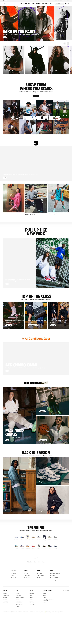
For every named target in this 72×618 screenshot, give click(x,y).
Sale (50, 3)
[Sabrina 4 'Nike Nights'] (36, 199)
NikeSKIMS (38, 3)
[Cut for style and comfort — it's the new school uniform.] (58, 315)
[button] (36, 163)
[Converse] (6, 1)
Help (35, 561)
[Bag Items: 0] (68, 4)
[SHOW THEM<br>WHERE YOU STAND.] (36, 90)
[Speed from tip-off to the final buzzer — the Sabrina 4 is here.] (36, 163)
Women (25, 3)
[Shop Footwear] (52, 471)
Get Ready (36, 95)
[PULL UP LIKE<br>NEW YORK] (36, 232)
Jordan (32, 3)
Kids (29, 3)
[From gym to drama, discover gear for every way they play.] (13, 315)
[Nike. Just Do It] (36, 117)
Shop (5, 37)
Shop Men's (42, 411)
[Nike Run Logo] (36, 143)
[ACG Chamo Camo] (36, 358)
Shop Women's (43, 440)
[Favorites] (66, 4)
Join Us (39, 561)
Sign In (43, 561)
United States (66, 590)
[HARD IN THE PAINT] (36, 23)
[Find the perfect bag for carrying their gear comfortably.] (36, 315)
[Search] (56, 4)
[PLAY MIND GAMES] (19, 415)
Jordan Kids (8, 325)
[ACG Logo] (36, 338)
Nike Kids (53, 325)
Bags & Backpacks (33, 325)
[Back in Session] (36, 453)
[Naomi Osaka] (36, 60)
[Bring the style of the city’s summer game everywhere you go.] (19, 263)
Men (21, 3)
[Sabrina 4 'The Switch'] (13, 199)
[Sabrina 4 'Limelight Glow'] (58, 199)
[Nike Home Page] (4, 3)
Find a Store (29, 561)
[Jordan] (3, 1)
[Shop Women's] (52, 500)
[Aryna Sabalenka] (13, 60)
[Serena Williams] (58, 60)
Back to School (45, 3)
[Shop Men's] (19, 485)
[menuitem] (22, 3)
